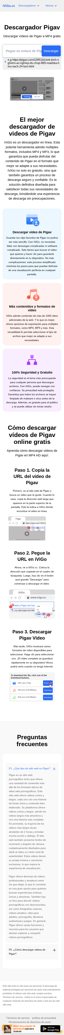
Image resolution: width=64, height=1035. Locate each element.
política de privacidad (44, 1017)
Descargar (51, 51)
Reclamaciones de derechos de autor (30, 1022)
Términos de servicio (13, 997)
